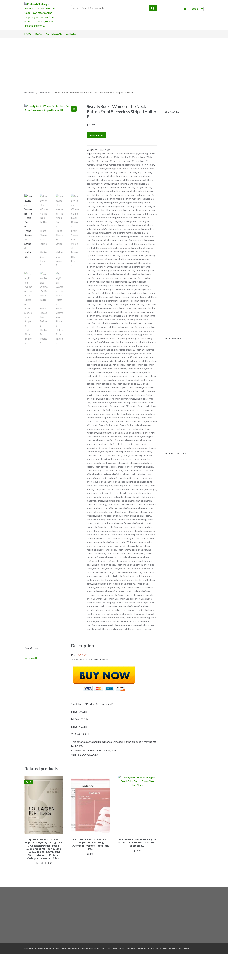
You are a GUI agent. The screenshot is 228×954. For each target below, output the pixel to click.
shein (89, 345)
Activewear (54, 33)
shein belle (107, 368)
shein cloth (143, 376)
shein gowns (134, 444)
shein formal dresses (134, 421)
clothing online (98, 244)
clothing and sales (118, 172)
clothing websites (133, 323)
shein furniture (106, 432)
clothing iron (120, 225)
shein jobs (92, 463)
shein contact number (136, 379)
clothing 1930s (127, 157)
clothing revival (143, 289)
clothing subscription (105, 311)
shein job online (143, 459)
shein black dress (136, 368)
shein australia (105, 361)
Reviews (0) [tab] (31, 658)
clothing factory (95, 202)
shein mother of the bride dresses (104, 508)
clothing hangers (112, 221)
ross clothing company (121, 342)
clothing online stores (118, 244)
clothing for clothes (97, 206)
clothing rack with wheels (137, 274)
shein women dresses (113, 617)
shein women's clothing (137, 617)
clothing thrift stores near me (110, 319)
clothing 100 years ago (126, 153)
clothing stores (95, 304)
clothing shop (109, 293)
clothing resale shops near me (118, 289)
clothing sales (94, 293)
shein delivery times (125, 398)
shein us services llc (143, 595)
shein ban (143, 364)
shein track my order (131, 583)
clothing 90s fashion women (139, 164)
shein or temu (144, 515)
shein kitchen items (111, 478)
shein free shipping (102, 425)
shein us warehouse (97, 598)
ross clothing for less (145, 342)
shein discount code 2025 (116, 406)
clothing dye (97, 195)
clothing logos (129, 229)
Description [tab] (31, 648)
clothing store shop (141, 300)
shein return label (115, 553)
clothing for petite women (133, 210)
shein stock (99, 568)
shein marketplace (96, 497)
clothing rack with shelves (109, 274)
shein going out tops (97, 444)
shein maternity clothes (136, 497)
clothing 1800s (147, 153)
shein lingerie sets (123, 485)
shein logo (92, 493)
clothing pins (93, 270)
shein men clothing (96, 504)
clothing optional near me (100, 251)
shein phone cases (120, 527)
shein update (133, 591)
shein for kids (100, 421)
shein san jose (123, 561)
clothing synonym (126, 311)
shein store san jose (106, 572)
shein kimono (93, 478)
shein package (101, 527)
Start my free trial (130, 621)
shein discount (139, 402)
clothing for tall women (144, 213)
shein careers (130, 376)
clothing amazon (99, 172)
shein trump (126, 587)
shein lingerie (105, 485)
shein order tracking (136, 519)
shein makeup (145, 493)
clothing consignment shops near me (129, 183)
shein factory (126, 413)
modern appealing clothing (123, 338)
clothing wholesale (119, 327)
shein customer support (123, 395)
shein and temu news (98, 357)
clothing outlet (143, 263)
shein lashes (107, 481)
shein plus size (146, 531)
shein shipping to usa (104, 564)
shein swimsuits (95, 576)
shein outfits (139, 523)
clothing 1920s (111, 157)
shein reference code (105, 549)
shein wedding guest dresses (121, 610)
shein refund (144, 549)
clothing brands (101, 179)
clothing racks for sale (98, 278)
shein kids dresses (133, 470)
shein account (114, 345)
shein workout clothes (108, 621)
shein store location (129, 568)
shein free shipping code (126, 425)
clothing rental (122, 281)
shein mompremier (146, 504)
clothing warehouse (112, 323)
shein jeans (128, 455)
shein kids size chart (140, 474)
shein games (121, 432)
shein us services (123, 595)
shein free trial (112, 429)
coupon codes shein (132, 331)
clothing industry (104, 225)
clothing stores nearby (102, 308)
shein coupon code (105, 383)
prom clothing (145, 338)
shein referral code (127, 549)
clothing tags (93, 315)
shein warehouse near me (112, 606)
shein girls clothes (131, 436)
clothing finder (111, 202)
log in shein (102, 338)
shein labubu (93, 481)
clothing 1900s (94, 157)
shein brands (136, 372)
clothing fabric (114, 198)
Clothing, (98, 331)
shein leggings (144, 481)
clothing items (135, 225)
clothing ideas (129, 221)
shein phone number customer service (107, 531)
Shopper (163, 948)
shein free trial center (132, 429)
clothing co (116, 179)
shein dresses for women (115, 410)
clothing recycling (142, 278)
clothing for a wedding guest (135, 202)
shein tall (124, 576)
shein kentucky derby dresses (110, 466)
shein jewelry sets (124, 459)
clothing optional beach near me (109, 247)
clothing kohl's (99, 229)
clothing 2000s (144, 157)
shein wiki (150, 613)
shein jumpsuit (137, 463)
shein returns (135, 557)
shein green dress (137, 447)
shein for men (115, 421)
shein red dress (135, 545)
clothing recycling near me (100, 281)
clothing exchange (136, 195)
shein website (134, 606)
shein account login (132, 345)
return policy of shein (98, 342)
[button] (74, 109)
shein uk (149, 587)
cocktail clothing (112, 331)
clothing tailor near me (113, 315)
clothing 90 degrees (111, 161)
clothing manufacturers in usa (132, 232)
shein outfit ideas (104, 523)
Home (27, 33)
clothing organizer (125, 263)
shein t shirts (111, 576)
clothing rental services (111, 285)
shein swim (148, 572)
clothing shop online (127, 293)
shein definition (145, 395)
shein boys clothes (119, 372)
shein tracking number (107, 587)
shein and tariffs (143, 353)
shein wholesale (123, 613)
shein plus (133, 531)
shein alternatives (144, 349)
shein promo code (96, 542)
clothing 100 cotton (103, 153)
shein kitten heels (132, 478)
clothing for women (97, 217)
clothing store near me (118, 300)
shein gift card (136, 432)
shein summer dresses (129, 572)
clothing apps (136, 172)
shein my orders (146, 508)
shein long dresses (108, 493)
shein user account (126, 602)
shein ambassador (96, 353)
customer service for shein (107, 334)
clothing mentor (95, 240)
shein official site (130, 511)
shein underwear (95, 591)
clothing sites (103, 297)
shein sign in (136, 564)
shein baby (119, 361)
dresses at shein (130, 334)
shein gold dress (117, 444)
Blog (38, 33)
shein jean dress (124, 451)
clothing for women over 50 (122, 217)
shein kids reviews (101, 474)
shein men (146, 500)
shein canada (115, 376)
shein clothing (103, 379)
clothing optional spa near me (133, 259)
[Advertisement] (114, 63)
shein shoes (122, 564)
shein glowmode (142, 440)
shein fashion (141, 413)
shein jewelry (107, 459)
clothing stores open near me (130, 308)
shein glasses (126, 440)
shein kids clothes (113, 470)
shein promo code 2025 (118, 542)
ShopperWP (184, 948)
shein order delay (95, 519)
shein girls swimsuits (107, 440)
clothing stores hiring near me (119, 304)
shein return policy (135, 553)
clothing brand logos (118, 176)
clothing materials (130, 236)
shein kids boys (95, 470)
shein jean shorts (96, 455)
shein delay (92, 398)
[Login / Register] (185, 9)
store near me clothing (108, 625)
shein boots (102, 372)
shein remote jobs (96, 553)
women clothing (143, 629)
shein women (94, 617)
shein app (138, 357)
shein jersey (93, 459)
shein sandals (139, 561)
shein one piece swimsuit (109, 515)
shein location (137, 489)
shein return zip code (116, 557)
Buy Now (96, 135)
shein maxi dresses (114, 500)
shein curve (103, 387)
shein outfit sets (122, 523)
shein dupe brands (109, 413)
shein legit (92, 485)
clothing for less (134, 206)
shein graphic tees (117, 447)
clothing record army (121, 278)
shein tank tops (138, 576)
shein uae (139, 587)
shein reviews (108, 561)
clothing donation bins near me (113, 191)
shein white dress (105, 613)
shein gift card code (111, 436)
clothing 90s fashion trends (109, 164)
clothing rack (133, 270)
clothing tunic (94, 323)
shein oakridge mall (96, 511)
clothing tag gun (145, 311)
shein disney (137, 406)
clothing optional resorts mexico (128, 255)
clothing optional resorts (127, 251)
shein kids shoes (120, 474)
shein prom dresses (145, 538)
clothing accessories (117, 168)
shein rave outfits (117, 545)
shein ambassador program (120, 353)
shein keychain (134, 466)
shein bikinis (120, 368)
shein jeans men (143, 455)
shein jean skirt (113, 455)
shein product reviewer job (120, 538)
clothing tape (133, 315)
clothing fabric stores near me (138, 198)
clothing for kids (116, 206)
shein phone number (141, 527)
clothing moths (131, 240)
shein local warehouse (117, 489)
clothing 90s (129, 161)
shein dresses (94, 410)
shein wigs (138, 613)
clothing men (147, 236)
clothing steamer (120, 297)
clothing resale (94, 289)
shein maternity (115, 497)
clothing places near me (113, 270)
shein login (150, 489)
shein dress (150, 406)
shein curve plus (118, 387)
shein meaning (132, 500)
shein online (130, 515)
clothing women (138, 327)
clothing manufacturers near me (103, 236)
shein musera (130, 508)
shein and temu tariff (121, 357)
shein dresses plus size (141, 410)
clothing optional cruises (140, 247)
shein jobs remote (107, 463)
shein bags (131, 364)
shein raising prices (97, 545)
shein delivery (106, 398)
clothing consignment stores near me (106, 187)
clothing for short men (120, 213)
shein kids (148, 466)
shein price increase (138, 534)
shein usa (114, 598)
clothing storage (138, 297)
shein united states (115, 591)
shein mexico (114, 504)
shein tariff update (104, 579)
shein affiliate (103, 349)
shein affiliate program (122, 349)
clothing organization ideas (101, 263)
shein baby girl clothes (112, 364)
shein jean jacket (142, 451)
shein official (114, 511)
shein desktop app (121, 402)
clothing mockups (113, 240)
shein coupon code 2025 (129, 383)
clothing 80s (93, 161)
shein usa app (127, 598)
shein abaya (99, 345)
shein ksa (147, 478)
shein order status (115, 519)
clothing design (135, 187)
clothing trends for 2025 (139, 319)
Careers (71, 33)
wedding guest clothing (121, 629)
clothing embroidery (115, 195)
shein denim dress (100, 402)
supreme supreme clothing (135, 625)
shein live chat (141, 485)
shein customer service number (122, 391)
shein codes (117, 379)
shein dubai (93, 413)
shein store (112, 568)
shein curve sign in (137, 387)
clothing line (114, 229)
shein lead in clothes (125, 481)
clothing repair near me (136, 285)
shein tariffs (121, 579)
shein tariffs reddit (138, 579)
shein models (129, 504)
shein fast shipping (129, 417)
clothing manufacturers (103, 232)
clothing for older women (105, 210)
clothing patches (122, 266)
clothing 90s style (96, 168)
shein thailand (100, 583)
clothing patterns (141, 266)
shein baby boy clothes (138, 361)
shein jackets (108, 451)
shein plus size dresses (99, 534)
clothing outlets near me (99, 266)
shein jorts (123, 463)
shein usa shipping (105, 602)
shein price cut (119, 534)
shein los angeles (128, 493)
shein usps (142, 602)
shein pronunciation (142, 542)
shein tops (114, 583)
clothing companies (133, 179)
